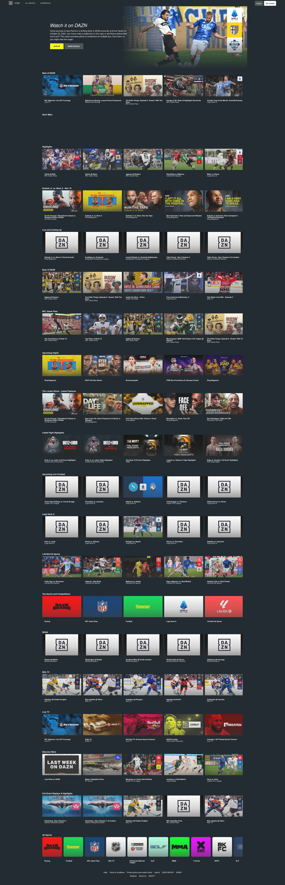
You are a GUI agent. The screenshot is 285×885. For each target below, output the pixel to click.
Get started (270, 3)
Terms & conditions (117, 872)
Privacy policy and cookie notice (139, 872)
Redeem (133, 876)
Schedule (45, 3)
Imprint (157, 872)
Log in (258, 3)
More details (74, 46)
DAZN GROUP (168, 872)
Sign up (57, 46)
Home (17, 3)
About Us (142, 876)
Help (105, 872)
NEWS (179, 872)
